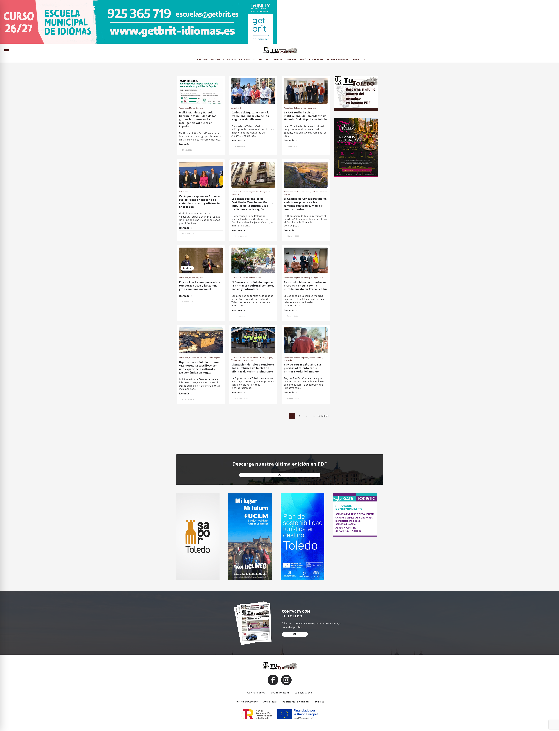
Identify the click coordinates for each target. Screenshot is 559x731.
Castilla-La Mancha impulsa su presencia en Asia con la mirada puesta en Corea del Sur (305, 285)
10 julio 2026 (187, 150)
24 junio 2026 (239, 146)
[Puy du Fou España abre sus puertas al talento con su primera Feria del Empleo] (306, 340)
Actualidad (183, 108)
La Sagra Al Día (303, 692)
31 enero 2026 (293, 398)
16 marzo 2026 (240, 236)
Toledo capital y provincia (305, 108)
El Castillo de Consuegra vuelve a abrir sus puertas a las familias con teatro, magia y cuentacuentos (305, 204)
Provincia (323, 192)
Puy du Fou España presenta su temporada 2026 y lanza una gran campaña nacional (200, 285)
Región (252, 192)
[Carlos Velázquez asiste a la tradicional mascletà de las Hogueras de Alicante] (253, 91)
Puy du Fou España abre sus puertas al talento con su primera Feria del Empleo (303, 368)
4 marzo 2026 (240, 316)
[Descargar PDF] (279, 475)
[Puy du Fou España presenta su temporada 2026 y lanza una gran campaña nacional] (201, 260)
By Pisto (319, 701)
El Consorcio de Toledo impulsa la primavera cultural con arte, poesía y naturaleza (252, 285)
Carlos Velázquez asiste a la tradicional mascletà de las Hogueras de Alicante (250, 116)
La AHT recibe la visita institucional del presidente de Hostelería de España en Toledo (305, 116)
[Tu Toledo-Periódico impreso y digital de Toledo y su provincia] (280, 51)
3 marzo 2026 (292, 316)
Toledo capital (255, 277)
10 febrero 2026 (240, 398)
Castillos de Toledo (302, 192)
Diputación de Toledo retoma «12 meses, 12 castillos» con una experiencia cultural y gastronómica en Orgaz (199, 367)
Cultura (245, 192)
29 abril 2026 (292, 146)
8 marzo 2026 (187, 301)
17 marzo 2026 (188, 233)
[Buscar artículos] (555, 51)
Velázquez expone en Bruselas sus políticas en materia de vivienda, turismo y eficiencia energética (200, 201)
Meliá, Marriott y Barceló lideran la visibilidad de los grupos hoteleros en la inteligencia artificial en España (197, 119)
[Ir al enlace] (273, 680)
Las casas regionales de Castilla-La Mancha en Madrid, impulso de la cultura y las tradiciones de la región (252, 204)
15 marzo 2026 (293, 236)
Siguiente (324, 416)
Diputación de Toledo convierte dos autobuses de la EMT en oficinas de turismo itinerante (252, 368)
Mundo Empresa (196, 108)
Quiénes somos (256, 692)
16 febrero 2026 (188, 399)
